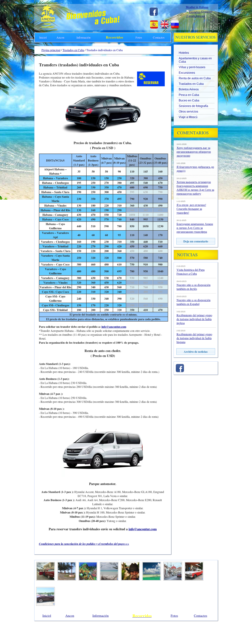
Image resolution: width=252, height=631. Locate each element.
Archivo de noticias (196, 351)
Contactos (159, 37)
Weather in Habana (197, 7)
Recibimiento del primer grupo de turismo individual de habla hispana (194, 338)
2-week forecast (195, 16)
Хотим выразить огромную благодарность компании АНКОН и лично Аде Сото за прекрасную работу (195, 187)
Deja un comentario (195, 241)
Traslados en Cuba (191, 83)
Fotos (139, 37)
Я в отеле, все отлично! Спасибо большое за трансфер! (191, 209)
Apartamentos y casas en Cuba (195, 60)
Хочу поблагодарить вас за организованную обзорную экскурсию (194, 151)
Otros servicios (188, 111)
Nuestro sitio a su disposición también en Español (193, 302)
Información (84, 37)
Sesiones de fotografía (193, 106)
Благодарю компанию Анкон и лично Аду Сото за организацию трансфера (195, 228)
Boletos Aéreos (189, 89)
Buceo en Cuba (189, 100)
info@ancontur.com (113, 326)
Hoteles (184, 52)
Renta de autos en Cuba (195, 78)
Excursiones (187, 72)
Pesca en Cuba (189, 94)
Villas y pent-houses (192, 67)
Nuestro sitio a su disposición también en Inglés (193, 287)
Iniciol (43, 37)
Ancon (60, 37)
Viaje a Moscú (188, 117)
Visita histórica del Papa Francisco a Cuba (191, 271)
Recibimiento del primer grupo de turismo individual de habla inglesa (194, 319)
